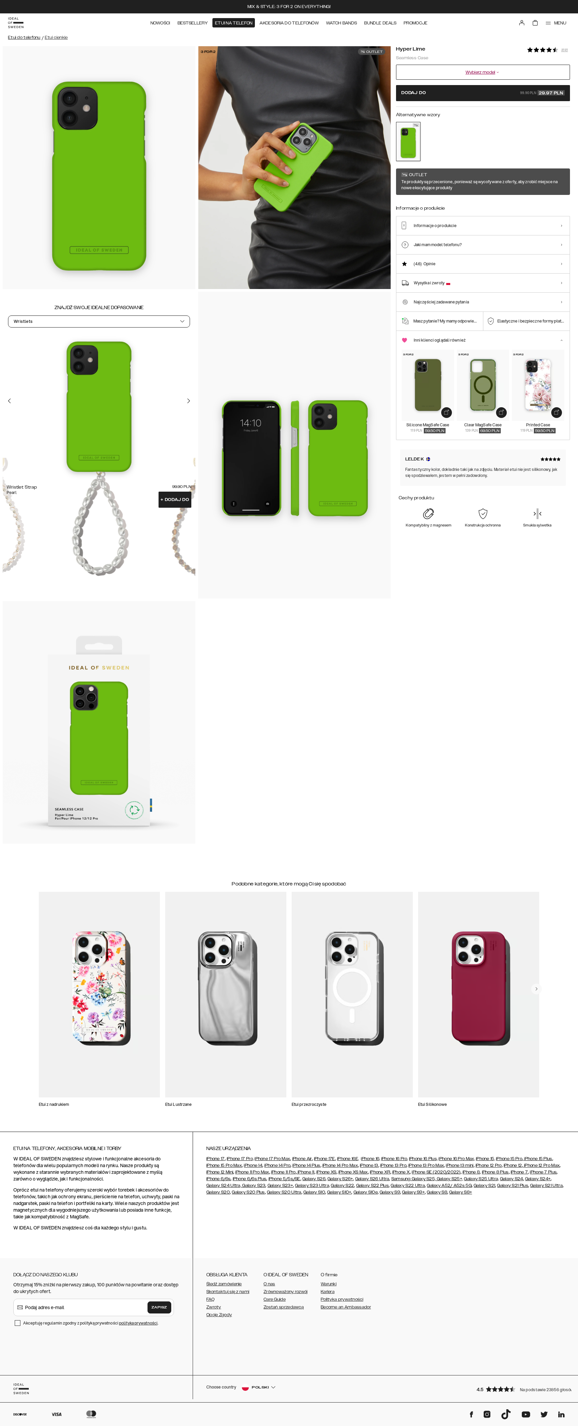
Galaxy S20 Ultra (284, 1192)
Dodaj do (175, 499)
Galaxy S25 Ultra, (481, 1179)
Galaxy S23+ (280, 1185)
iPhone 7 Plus (543, 1172)
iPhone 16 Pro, (394, 1158)
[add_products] (446, 412)
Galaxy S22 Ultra (408, 1185)
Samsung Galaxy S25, (413, 1179)
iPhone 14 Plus (306, 1165)
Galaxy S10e (366, 1192)
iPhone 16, (370, 1158)
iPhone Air (302, 1158)
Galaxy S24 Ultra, (223, 1185)
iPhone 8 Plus (495, 1172)
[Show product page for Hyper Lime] (408, 141)
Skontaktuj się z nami (227, 1291)
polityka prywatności (138, 1323)
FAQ (210, 1299)
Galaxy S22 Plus (372, 1185)
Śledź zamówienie (224, 1284)
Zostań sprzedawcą (284, 1307)
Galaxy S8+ (460, 1192)
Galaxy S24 (511, 1179)
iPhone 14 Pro (277, 1165)
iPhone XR (380, 1172)
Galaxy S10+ (339, 1192)
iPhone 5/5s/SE (284, 1179)
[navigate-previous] (536, 989)
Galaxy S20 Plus (248, 1192)
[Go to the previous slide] (9, 401)
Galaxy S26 (313, 1179)
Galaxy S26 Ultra (372, 1179)
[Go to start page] (15, 22)
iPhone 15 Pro (509, 1158)
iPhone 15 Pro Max (224, 1165)
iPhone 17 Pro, (240, 1158)
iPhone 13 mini (459, 1165)
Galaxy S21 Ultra (546, 1185)
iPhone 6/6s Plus (250, 1179)
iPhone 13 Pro (393, 1165)
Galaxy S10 (314, 1192)
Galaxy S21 (484, 1185)
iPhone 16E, (348, 1158)
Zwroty (213, 1307)
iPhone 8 (471, 1172)
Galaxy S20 (218, 1192)
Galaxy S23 (253, 1185)
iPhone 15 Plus (537, 1158)
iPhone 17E (324, 1158)
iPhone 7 (519, 1172)
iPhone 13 (369, 1165)
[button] (521, 1389)
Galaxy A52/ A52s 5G (449, 1185)
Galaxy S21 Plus (512, 1185)
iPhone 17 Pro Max (272, 1158)
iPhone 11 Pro (283, 1172)
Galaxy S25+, (449, 1179)
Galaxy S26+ (340, 1179)
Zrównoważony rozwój (286, 1291)
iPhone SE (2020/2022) (436, 1172)
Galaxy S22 (342, 1185)
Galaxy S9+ (413, 1192)
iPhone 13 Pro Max (426, 1165)
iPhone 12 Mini (219, 1172)
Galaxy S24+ (538, 1179)
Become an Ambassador (346, 1307)
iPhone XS (326, 1172)
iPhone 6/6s (218, 1179)
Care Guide (275, 1299)
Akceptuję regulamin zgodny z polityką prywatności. (90, 1323)
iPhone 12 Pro (489, 1165)
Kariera (327, 1291)
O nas (269, 1284)
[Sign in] (521, 22)
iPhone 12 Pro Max (541, 1165)
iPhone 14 (253, 1165)
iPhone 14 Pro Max (340, 1165)
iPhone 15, (485, 1158)
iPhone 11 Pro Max (252, 1172)
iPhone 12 (513, 1165)
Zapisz (159, 1307)
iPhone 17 (215, 1158)
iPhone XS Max (353, 1172)
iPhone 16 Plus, (423, 1158)
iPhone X (401, 1172)
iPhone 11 (305, 1172)
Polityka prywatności (342, 1299)
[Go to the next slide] (188, 401)
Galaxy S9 (390, 1192)
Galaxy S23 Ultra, (312, 1185)
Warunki (328, 1284)
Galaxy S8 (437, 1192)
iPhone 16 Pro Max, (457, 1158)
